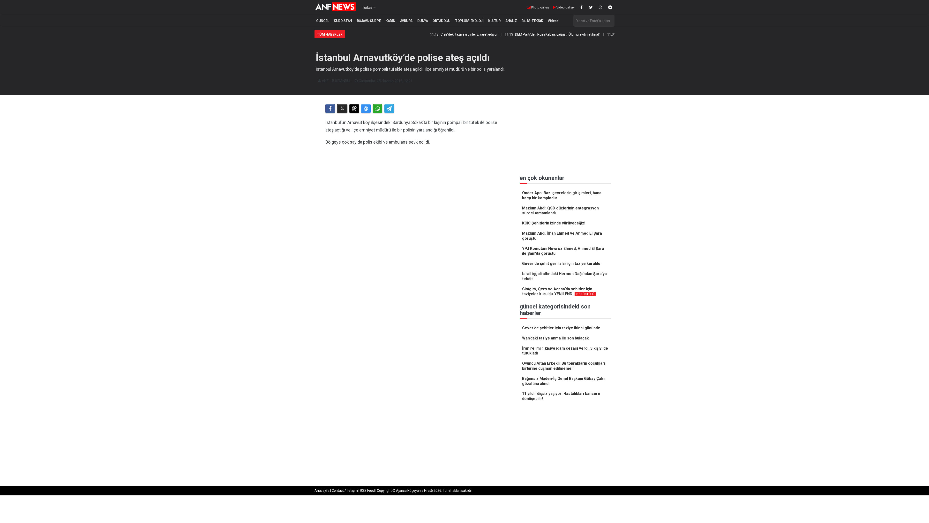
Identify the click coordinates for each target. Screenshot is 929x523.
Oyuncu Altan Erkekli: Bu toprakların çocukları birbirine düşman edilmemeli (563, 366)
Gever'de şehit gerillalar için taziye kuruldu (561, 263)
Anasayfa (322, 490)
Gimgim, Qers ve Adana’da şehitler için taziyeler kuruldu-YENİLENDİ (558, 291)
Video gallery (565, 7)
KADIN (390, 21)
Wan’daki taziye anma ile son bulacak (555, 338)
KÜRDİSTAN (343, 21)
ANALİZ (511, 21)
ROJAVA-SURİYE (369, 21)
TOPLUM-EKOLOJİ (469, 21)
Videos (553, 21)
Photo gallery (540, 7)
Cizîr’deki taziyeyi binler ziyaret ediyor (446, 34)
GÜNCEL (322, 21)
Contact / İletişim (345, 490)
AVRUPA (406, 21)
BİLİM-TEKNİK (532, 21)
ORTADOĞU (441, 21)
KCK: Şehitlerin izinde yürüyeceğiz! (553, 223)
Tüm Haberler (330, 34)
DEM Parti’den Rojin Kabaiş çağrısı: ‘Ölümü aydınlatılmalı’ (535, 34)
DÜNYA (422, 21)
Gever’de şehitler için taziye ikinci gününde (561, 328)
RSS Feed (367, 490)
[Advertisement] (414, 199)
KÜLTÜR (494, 21)
